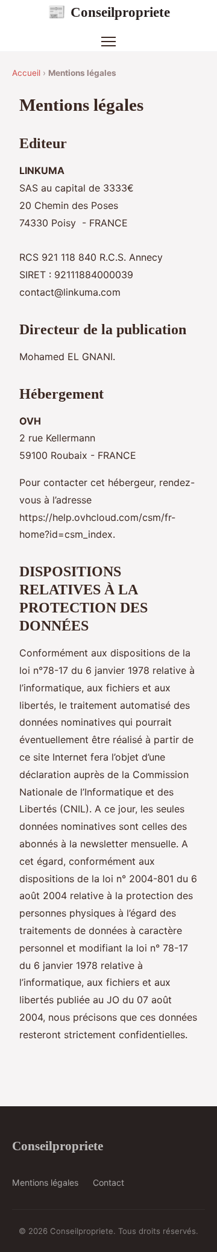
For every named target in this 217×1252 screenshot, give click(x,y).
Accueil (26, 73)
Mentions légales (45, 1182)
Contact (108, 1182)
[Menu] (108, 41)
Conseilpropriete (109, 12)
